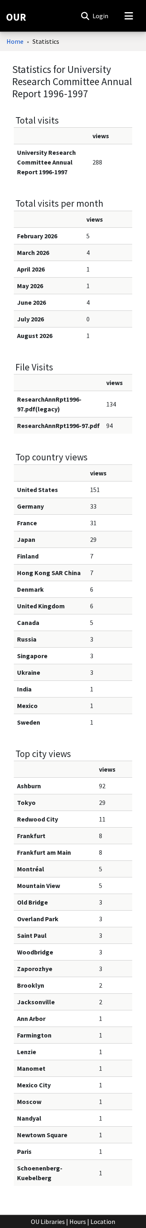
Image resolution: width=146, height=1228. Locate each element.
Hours (77, 1221)
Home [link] (15, 41)
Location (102, 1221)
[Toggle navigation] (128, 16)
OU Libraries (48, 1221)
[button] (85, 16)
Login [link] (100, 16)
